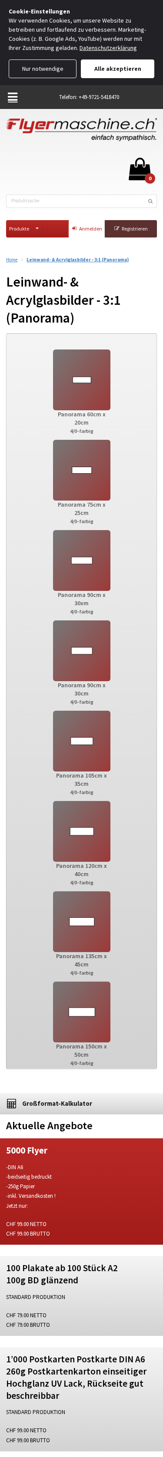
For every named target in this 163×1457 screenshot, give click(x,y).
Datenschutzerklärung (108, 48)
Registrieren (135, 228)
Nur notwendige (42, 69)
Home (11, 259)
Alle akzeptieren (117, 69)
